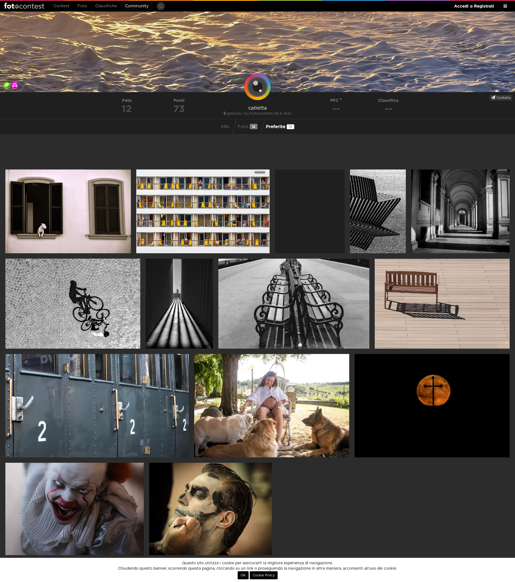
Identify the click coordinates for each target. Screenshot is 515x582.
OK (243, 575)
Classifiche (106, 6)
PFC (335, 100)
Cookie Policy (264, 575)
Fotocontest (24, 6)
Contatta (503, 97)
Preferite (279, 126)
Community (137, 6)
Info (225, 127)
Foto (82, 6)
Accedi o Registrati (474, 6)
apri (68, 211)
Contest (61, 6)
